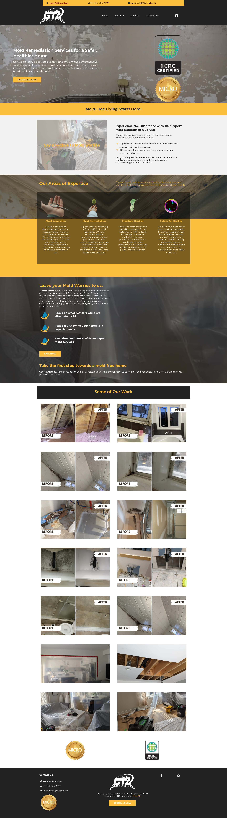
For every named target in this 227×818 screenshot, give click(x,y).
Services (135, 15)
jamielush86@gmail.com (143, 3)
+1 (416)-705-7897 (100, 3)
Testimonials (151, 15)
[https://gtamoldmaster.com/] (52, 15)
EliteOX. (137, 796)
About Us (119, 15)
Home (105, 15)
